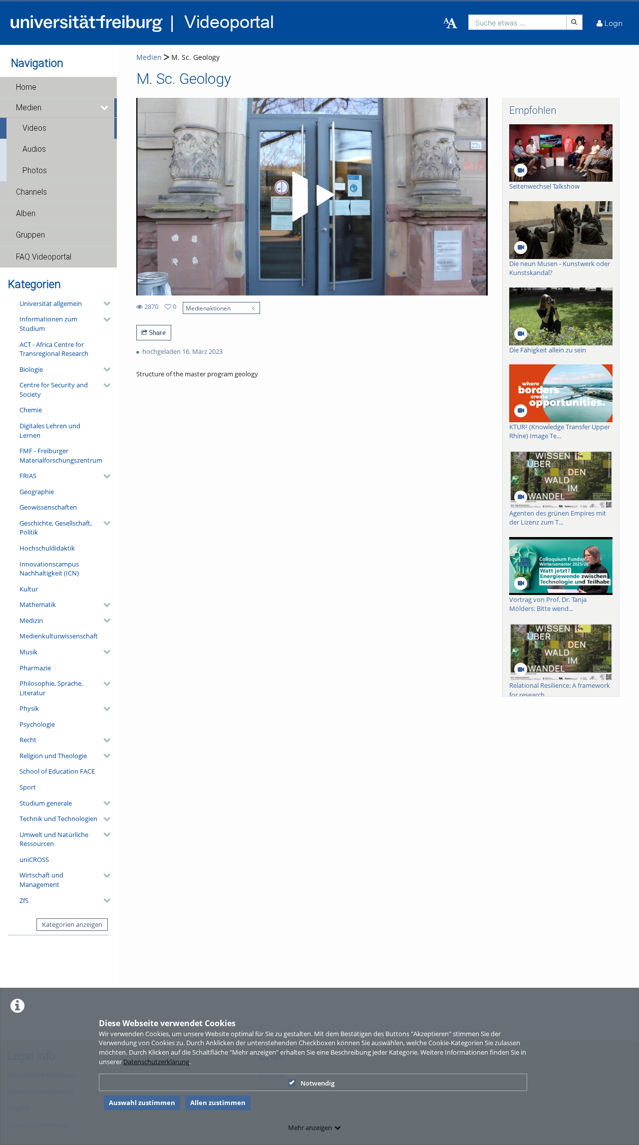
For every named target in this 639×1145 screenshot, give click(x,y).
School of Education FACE (57, 771)
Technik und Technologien (58, 818)
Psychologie (37, 724)
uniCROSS (34, 859)
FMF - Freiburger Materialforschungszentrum (60, 455)
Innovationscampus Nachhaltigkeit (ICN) (49, 569)
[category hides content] (104, 303)
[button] (58, 87)
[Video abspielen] (311, 197)
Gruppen (30, 235)
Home (26, 87)
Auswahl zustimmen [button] (142, 1102)
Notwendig (317, 1083)
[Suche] (574, 22)
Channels (31, 192)
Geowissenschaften (48, 507)
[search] (517, 22)
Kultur (28, 588)
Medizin (31, 620)
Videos (34, 128)
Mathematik (37, 604)
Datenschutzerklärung (156, 1061)
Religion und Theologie (53, 755)
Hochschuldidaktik (47, 548)
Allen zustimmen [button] (218, 1102)
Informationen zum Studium (48, 323)
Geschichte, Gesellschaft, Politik (55, 528)
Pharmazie (35, 667)
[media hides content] (105, 107)
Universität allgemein (50, 303)
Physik (29, 708)
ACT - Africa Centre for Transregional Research (53, 349)
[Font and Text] (450, 23)
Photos (34, 170)
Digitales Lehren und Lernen (49, 430)
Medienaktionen (208, 308)
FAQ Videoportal (43, 257)
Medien (28, 107)
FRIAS (27, 475)
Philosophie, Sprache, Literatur (51, 688)
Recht (27, 739)
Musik (28, 651)
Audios (34, 149)
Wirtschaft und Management (41, 879)
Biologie (31, 369)
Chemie (30, 409)
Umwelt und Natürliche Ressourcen (53, 839)
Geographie (36, 491)
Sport (27, 787)
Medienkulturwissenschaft (58, 635)
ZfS (23, 900)
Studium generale (45, 803)
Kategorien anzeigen (72, 924)
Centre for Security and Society (53, 389)
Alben (25, 213)
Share (156, 332)
